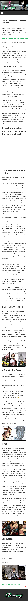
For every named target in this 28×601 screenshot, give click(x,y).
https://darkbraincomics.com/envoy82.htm (15, 38)
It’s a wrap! (23, 587)
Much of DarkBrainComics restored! (12, 584)
